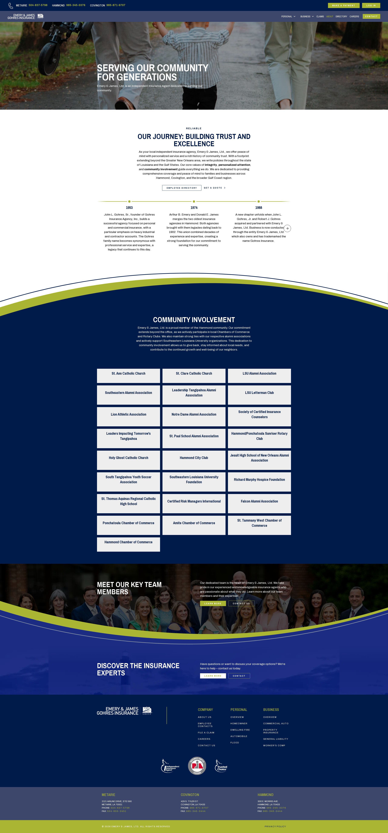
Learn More (213, 603)
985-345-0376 (75, 5)
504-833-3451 (116, 811)
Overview (237, 717)
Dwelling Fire (240, 730)
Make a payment (343, 5)
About (329, 16)
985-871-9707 (115, 5)
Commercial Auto (276, 723)
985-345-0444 (196, 811)
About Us (205, 717)
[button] (288, 16)
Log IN (371, 5)
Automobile (239, 736)
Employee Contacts (205, 724)
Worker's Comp (274, 745)
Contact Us (241, 603)
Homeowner (239, 723)
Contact (371, 16)
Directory (341, 16)
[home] (26, 16)
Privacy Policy (275, 826)
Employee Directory (182, 187)
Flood (235, 743)
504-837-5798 (38, 5)
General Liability (275, 739)
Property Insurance (271, 731)
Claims (320, 16)
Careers (354, 16)
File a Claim (206, 733)
